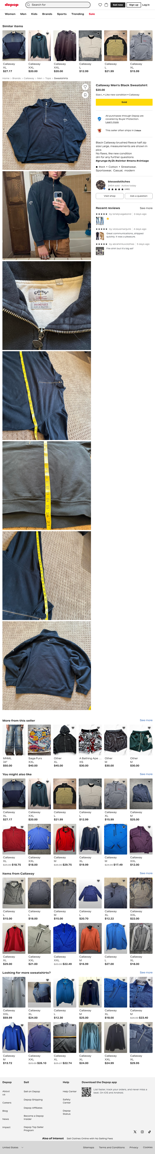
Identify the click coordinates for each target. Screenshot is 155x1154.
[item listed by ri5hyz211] (64, 839)
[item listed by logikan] (13, 1037)
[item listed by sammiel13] (64, 1037)
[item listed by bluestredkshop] (64, 992)
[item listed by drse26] (13, 938)
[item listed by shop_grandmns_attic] (90, 938)
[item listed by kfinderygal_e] (141, 893)
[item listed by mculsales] (115, 893)
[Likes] (100, 5)
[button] (130, 189)
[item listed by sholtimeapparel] (64, 938)
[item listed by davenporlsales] (90, 839)
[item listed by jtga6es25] (39, 1037)
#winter (121, 160)
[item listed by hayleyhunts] (13, 839)
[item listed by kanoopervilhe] (141, 1037)
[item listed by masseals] (13, 992)
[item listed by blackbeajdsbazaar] (13, 893)
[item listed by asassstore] (141, 793)
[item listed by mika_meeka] (13, 793)
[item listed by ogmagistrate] (39, 793)
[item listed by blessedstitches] (13, 740)
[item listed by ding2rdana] (39, 938)
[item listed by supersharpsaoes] (115, 793)
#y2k (111, 160)
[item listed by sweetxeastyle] (115, 938)
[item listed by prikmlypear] (39, 893)
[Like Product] (22, 34)
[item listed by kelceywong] (90, 992)
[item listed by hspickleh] (141, 839)
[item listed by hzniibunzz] (39, 839)
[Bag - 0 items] (106, 5)
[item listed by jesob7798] (90, 1037)
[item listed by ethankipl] (115, 839)
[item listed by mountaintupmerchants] (141, 992)
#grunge (102, 160)
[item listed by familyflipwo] (141, 938)
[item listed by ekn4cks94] (115, 1037)
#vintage (143, 160)
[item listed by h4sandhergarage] (90, 893)
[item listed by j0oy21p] (115, 992)
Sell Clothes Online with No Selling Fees (90, 1138)
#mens (132, 160)
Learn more (112, 122)
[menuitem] (10, 14)
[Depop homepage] (11, 5)
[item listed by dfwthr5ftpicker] (64, 893)
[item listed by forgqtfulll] (64, 793)
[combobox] (58, 5)
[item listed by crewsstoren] (90, 793)
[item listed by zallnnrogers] (39, 992)
